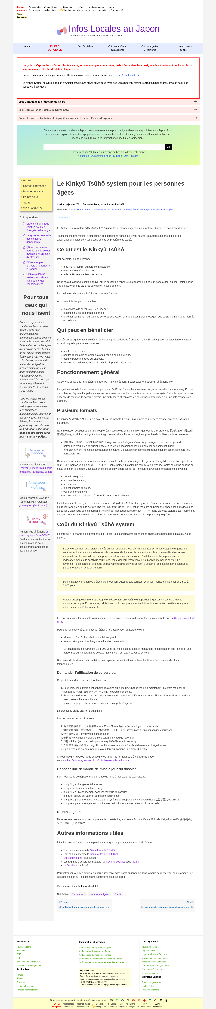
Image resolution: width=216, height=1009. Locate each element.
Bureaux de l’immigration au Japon (95, 947)
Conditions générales (151, 982)
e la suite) (41, 505)
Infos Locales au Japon (114, 29)
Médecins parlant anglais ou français (97, 8)
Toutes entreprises (25, 947)
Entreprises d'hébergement (29, 965)
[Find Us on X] (128, 1000)
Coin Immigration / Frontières (150, 48)
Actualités (83, 156)
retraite (135, 861)
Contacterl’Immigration (69, 8)
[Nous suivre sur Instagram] (139, 1000)
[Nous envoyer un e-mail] (111, 1000)
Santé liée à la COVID (102, 850)
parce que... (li (27, 505)
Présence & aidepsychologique (50, 8)
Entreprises (22, 950)
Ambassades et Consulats (154, 962)
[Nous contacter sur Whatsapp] (117, 1000)
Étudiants (21, 982)
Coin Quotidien (85, 46)
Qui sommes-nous (101, 156)
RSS (61, 10)
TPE (19, 958)
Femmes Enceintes (25, 986)
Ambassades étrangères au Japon (94, 951)
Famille (20, 975)
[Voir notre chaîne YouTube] (133, 1000)
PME (19, 954)
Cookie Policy (148, 986)
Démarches (78, 894)
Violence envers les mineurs (155, 958)
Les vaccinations (72, 858)
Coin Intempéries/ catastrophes (117, 48)
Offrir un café (131, 156)
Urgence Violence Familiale (154, 954)
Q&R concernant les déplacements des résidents (101, 962)
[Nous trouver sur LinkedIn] (150, 1000)
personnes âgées (99, 894)
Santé (118, 894)
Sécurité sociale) (115, 861)
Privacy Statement (150, 990)
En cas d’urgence (150, 973)
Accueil (28, 46)
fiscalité (71, 865)
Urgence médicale (150, 950)
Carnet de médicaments (153, 969)
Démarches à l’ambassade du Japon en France (100, 959)
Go (168, 147)
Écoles (20, 978)
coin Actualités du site (129, 75)
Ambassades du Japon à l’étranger (95, 955)
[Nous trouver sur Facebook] (122, 1000)
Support (117, 156)
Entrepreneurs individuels (28, 962)
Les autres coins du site (183, 48)
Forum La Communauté (115, 8)
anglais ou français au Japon (35, 471)
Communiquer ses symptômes (156, 965)
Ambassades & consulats (35, 8)
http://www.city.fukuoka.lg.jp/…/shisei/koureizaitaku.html (98, 760)
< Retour (63, 217)
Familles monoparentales (28, 990)
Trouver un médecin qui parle (35, 468)
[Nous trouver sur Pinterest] (144, 1000)
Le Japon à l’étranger (82, 8)
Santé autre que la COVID (104, 854)
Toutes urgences (149, 947)
